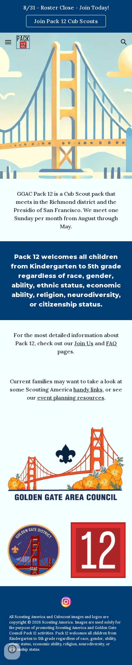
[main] (66, 210)
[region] (66, 16)
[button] (8, 42)
